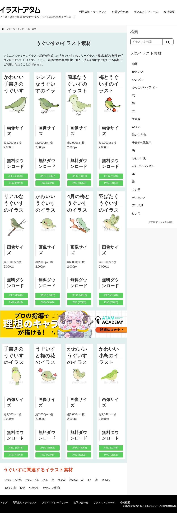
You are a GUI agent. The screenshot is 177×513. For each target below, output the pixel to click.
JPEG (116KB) (111, 176)
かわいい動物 (51, 487)
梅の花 (73, 480)
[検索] (168, 41)
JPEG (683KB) (47, 447)
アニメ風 (137, 205)
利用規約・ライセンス (93, 11)
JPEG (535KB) (15, 447)
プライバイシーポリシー (55, 502)
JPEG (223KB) (111, 447)
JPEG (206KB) (15, 176)
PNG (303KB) (79, 302)
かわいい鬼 (139, 158)
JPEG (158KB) (15, 295)
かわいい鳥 (32, 480)
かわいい (34, 487)
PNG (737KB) (111, 302)
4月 (89, 480)
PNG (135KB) (111, 454)
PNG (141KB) (111, 183)
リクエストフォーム (146, 11)
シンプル (137, 79)
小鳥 (45, 480)
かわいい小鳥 (13, 480)
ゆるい (105, 480)
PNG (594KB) (16, 183)
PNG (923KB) (47, 183)
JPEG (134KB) (47, 295)
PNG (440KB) (16, 454)
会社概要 (169, 11)
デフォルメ (139, 197)
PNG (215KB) (79, 183)
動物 (22, 487)
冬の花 (62, 480)
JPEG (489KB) (79, 447)
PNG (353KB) (79, 454)
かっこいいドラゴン (144, 87)
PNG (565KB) (47, 302)
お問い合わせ (120, 11)
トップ (3, 502)
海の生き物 (139, 134)
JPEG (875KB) (111, 295)
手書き (136, 118)
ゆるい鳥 (10, 487)
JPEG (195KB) (47, 176)
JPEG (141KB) (79, 176)
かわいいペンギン (143, 166)
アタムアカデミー (150, 506)
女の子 (136, 189)
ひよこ (136, 213)
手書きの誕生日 (141, 142)
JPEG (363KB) (79, 295)
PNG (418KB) (47, 454)
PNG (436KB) (16, 302)
